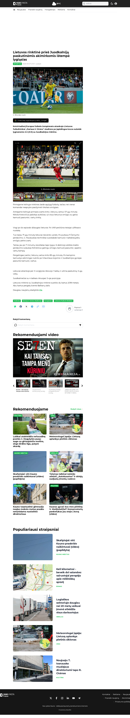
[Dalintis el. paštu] (43, 306)
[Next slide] (79, 167)
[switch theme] (111, 3)
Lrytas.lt (38, 64)
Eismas (59, 586)
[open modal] (116, 3)
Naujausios (21, 10)
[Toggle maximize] (80, 143)
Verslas (54, 453)
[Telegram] (32, 306)
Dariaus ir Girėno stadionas (32, 301)
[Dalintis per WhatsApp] (15, 306)
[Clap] (69, 308)
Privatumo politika (122, 702)
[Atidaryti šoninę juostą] (14, 10)
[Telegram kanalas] (79, 698)
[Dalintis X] (26, 306)
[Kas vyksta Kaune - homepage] (22, 4)
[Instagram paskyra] (62, 698)
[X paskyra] (51, 698)
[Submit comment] (80, 325)
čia (40, 290)
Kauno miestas (20, 453)
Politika (18, 486)
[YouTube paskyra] (73, 698)
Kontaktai (71, 10)
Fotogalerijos (50, 10)
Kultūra (18, 416)
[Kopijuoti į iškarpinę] (38, 306)
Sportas (17, 64)
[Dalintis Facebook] (21, 306)
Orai (53, 416)
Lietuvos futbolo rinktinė (64, 301)
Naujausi (126, 694)
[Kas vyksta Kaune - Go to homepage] (9, 695)
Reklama (61, 10)
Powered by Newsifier (65, 710)
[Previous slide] (17, 167)
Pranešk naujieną (35, 10)
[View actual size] (75, 143)
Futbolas (17, 301)
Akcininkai (126, 698)
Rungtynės (48, 301)
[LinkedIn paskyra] (68, 698)
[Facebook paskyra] (56, 698)
